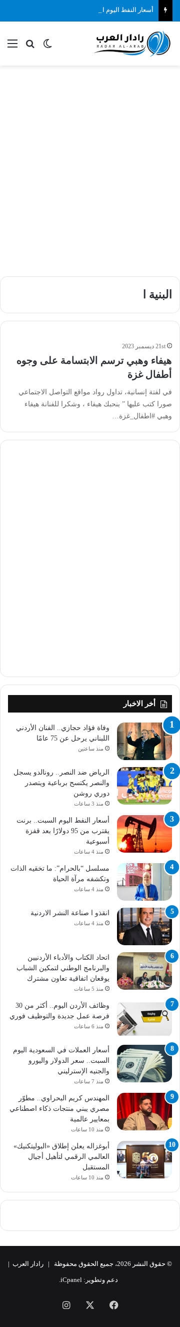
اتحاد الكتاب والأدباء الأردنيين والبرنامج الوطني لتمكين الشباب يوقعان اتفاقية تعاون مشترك (63, 968)
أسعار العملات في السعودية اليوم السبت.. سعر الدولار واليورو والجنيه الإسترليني (61, 1060)
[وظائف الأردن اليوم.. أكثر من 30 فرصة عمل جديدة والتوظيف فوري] (144, 1019)
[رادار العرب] (132, 44)
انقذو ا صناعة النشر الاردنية (70, 913)
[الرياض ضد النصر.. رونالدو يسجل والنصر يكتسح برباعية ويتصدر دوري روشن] (144, 786)
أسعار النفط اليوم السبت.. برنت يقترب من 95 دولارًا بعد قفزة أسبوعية (63, 831)
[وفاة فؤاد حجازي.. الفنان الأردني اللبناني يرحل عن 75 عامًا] (144, 741)
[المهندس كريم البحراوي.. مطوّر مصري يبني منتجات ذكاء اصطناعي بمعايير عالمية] (144, 1111)
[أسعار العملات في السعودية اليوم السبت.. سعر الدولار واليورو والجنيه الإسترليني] (144, 1063)
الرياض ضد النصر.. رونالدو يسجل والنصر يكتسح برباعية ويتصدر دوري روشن (62, 783)
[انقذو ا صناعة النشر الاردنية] (144, 926)
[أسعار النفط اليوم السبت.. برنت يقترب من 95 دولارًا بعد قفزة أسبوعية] (144, 834)
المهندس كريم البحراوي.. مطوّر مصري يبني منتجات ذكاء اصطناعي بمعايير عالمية (60, 1108)
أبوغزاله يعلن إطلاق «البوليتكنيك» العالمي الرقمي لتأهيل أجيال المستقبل (62, 1156)
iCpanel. (70, 1279)
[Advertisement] (90, 166)
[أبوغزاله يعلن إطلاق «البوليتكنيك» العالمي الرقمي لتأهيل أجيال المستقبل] (144, 1159)
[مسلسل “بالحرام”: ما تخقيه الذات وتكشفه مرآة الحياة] (144, 882)
